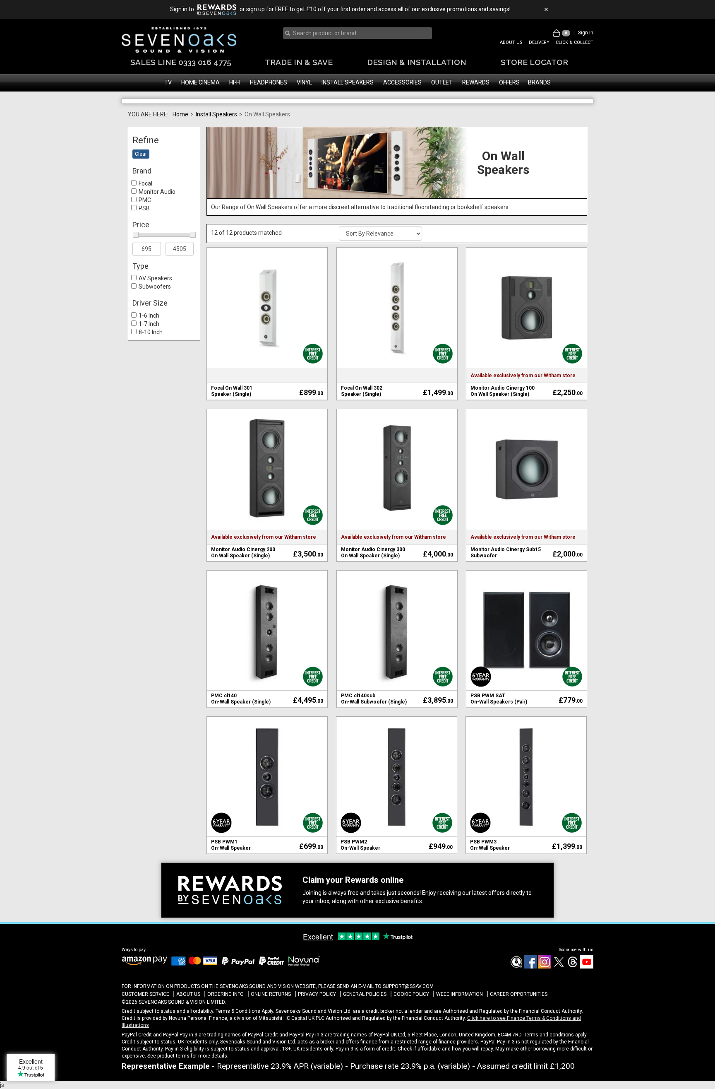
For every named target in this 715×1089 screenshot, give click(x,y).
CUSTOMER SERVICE (145, 1017)
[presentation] (355, 33)
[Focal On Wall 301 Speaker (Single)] (267, 330)
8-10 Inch (151, 355)
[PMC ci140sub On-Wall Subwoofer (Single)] (397, 654)
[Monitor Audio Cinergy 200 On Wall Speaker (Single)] (267, 492)
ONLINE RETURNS (271, 1017)
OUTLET (442, 82)
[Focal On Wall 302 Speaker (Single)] (397, 330)
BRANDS (539, 82)
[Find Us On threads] (572, 990)
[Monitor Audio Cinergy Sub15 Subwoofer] (526, 492)
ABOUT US (511, 42)
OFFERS (509, 82)
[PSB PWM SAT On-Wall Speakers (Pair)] (526, 654)
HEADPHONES (268, 82)
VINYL (304, 82)
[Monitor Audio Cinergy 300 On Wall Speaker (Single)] (397, 492)
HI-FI (234, 82)
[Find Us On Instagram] (544, 990)
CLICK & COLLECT (574, 42)
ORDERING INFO (225, 1017)
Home (180, 137)
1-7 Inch (149, 347)
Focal (145, 207)
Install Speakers (216, 137)
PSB (144, 232)
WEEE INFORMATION (459, 1017)
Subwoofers (155, 310)
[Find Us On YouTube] (586, 990)
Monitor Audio (157, 215)
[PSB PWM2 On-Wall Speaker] (397, 800)
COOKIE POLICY (411, 1017)
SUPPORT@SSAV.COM (408, 1009)
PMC (145, 223)
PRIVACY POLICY (317, 1017)
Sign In (585, 33)
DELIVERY (539, 42)
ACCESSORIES (402, 82)
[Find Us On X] (558, 990)
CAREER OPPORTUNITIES (518, 1017)
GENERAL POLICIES (364, 1017)
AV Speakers (155, 302)
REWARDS (475, 82)
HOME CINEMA (200, 82)
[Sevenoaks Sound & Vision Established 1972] (179, 40)
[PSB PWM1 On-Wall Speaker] (267, 800)
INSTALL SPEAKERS (348, 82)
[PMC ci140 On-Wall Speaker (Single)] (267, 654)
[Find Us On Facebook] (516, 990)
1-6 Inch (149, 339)
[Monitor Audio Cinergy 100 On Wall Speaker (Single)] (526, 330)
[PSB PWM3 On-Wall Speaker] (526, 800)
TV (168, 82)
